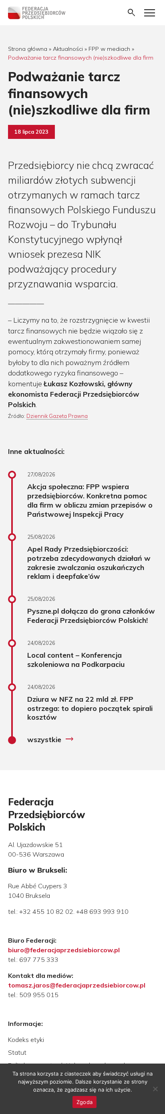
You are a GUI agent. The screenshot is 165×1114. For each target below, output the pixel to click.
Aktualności (68, 48)
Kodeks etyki (26, 1040)
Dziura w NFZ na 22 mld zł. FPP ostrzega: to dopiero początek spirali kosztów (90, 708)
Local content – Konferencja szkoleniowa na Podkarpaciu (76, 659)
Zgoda (84, 1102)
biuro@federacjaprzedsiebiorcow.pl (64, 950)
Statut (17, 1052)
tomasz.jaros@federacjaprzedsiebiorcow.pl (76, 985)
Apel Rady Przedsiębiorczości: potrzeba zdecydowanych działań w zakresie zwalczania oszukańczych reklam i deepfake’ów (89, 562)
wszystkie (50, 739)
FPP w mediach (109, 48)
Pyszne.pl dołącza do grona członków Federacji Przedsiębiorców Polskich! (91, 615)
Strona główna (27, 48)
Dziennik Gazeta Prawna (57, 416)
